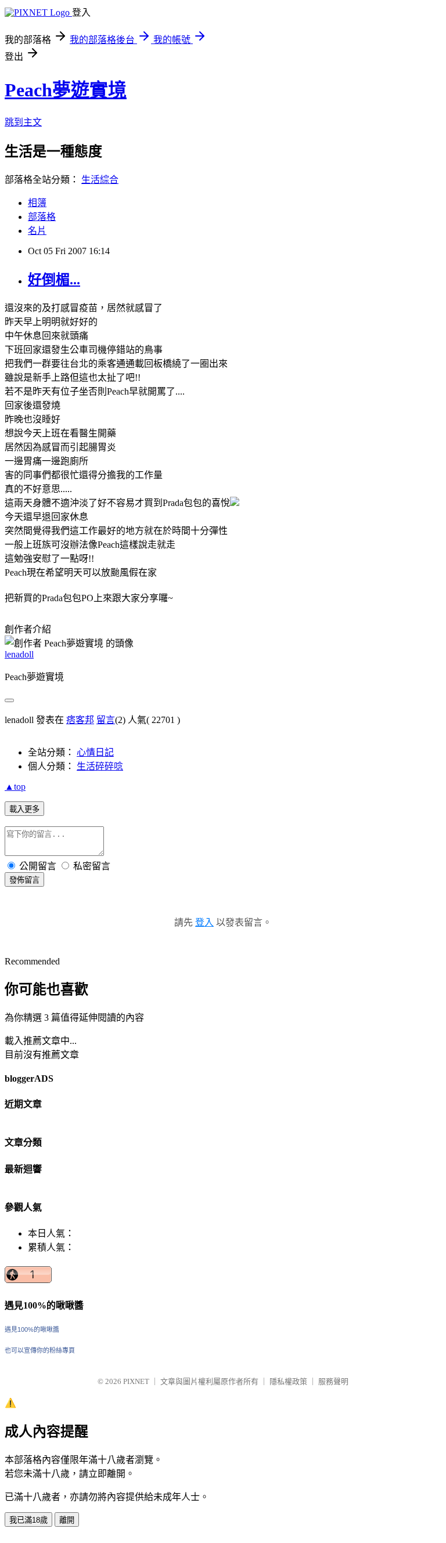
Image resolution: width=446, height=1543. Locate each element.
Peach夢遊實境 (66, 90)
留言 (105, 720)
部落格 (42, 217)
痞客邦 (80, 720)
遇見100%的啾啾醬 (32, 1329)
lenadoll (19, 654)
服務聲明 (333, 1381)
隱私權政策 (288, 1381)
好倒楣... (54, 279)
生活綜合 (99, 180)
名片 (37, 231)
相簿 (37, 203)
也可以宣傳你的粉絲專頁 (40, 1350)
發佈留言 (24, 880)
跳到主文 (23, 122)
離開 (66, 1520)
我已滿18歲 (28, 1520)
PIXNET (136, 1381)
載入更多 (24, 809)
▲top (15, 787)
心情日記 (95, 752)
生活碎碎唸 (100, 766)
